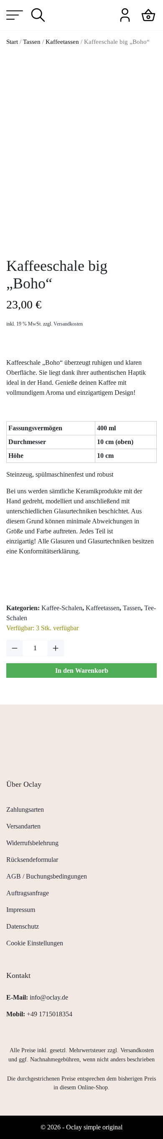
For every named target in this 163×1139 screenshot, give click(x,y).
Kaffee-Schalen (61, 607)
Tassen (32, 41)
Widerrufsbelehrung (32, 842)
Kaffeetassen (62, 41)
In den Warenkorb (81, 670)
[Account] (125, 14)
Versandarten (23, 826)
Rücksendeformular (32, 859)
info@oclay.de (49, 997)
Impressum (20, 909)
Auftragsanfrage (27, 893)
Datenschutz (22, 926)
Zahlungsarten (25, 809)
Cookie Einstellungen (34, 943)
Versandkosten (68, 324)
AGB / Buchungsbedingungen (46, 876)
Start (12, 41)
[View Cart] (148, 14)
